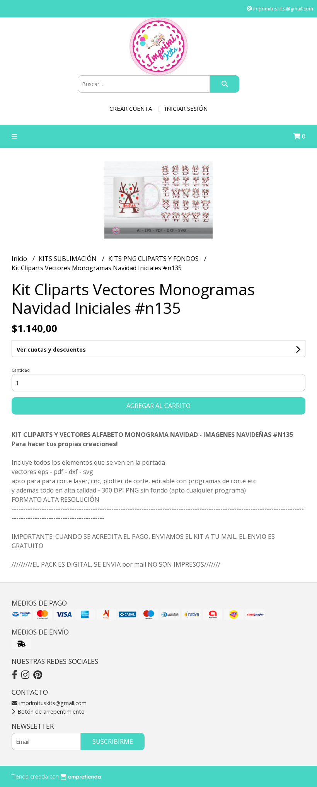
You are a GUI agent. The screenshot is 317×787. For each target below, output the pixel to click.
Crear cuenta (130, 108)
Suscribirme (112, 741)
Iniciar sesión (186, 108)
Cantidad (21, 370)
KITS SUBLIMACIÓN (68, 258)
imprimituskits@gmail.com (52, 703)
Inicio (20, 258)
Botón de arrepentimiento (50, 711)
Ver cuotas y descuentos (51, 349)
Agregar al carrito (158, 405)
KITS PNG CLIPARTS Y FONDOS (154, 258)
